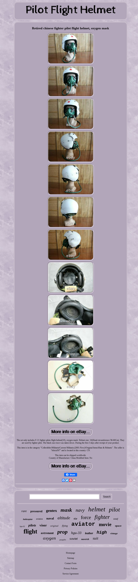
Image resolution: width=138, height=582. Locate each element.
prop (62, 532)
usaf (115, 518)
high (102, 532)
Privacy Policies (70, 568)
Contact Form (70, 563)
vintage (114, 533)
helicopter (28, 519)
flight (30, 531)
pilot (114, 509)
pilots (32, 525)
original (54, 525)
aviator (83, 524)
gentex (51, 510)
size (75, 518)
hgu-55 (22, 526)
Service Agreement (71, 573)
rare (24, 511)
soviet (74, 538)
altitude (64, 518)
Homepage (70, 553)
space (118, 525)
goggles (62, 539)
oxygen (49, 538)
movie (105, 524)
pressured (36, 511)
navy (80, 510)
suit (95, 538)
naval (50, 518)
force (86, 517)
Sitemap (70, 558)
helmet (96, 509)
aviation (39, 519)
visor (43, 525)
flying (65, 525)
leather (89, 533)
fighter (102, 517)
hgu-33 (76, 533)
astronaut (47, 533)
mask (66, 510)
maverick (85, 539)
